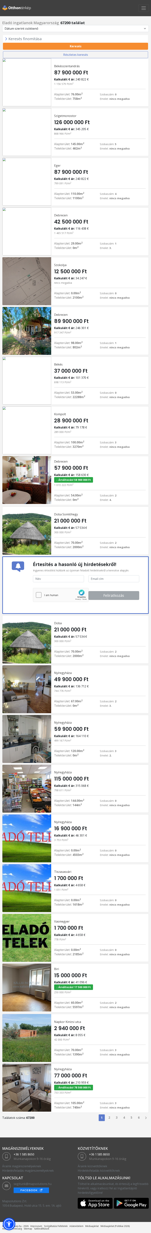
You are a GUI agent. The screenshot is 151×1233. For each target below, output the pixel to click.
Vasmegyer (62, 921)
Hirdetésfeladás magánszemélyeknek (28, 1171)
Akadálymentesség (12, 1228)
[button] (9, 1224)
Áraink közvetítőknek (92, 1166)
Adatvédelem (76, 1226)
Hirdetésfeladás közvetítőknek (99, 1171)
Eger (57, 166)
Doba (58, 623)
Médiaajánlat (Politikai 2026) (115, 1226)
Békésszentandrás (67, 66)
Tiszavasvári (62, 872)
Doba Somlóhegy (66, 514)
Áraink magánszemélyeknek (21, 1166)
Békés (58, 364)
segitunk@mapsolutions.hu (33, 1184)
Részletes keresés (75, 55)
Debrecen (61, 215)
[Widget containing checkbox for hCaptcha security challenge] (61, 595)
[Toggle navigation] (143, 8)
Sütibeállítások (41, 1228)
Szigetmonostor (65, 116)
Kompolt (60, 414)
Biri (56, 969)
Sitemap (28, 1228)
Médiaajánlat (92, 1226)
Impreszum (36, 1226)
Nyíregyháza (63, 673)
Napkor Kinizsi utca (67, 1022)
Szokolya (60, 265)
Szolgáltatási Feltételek (56, 1226)
